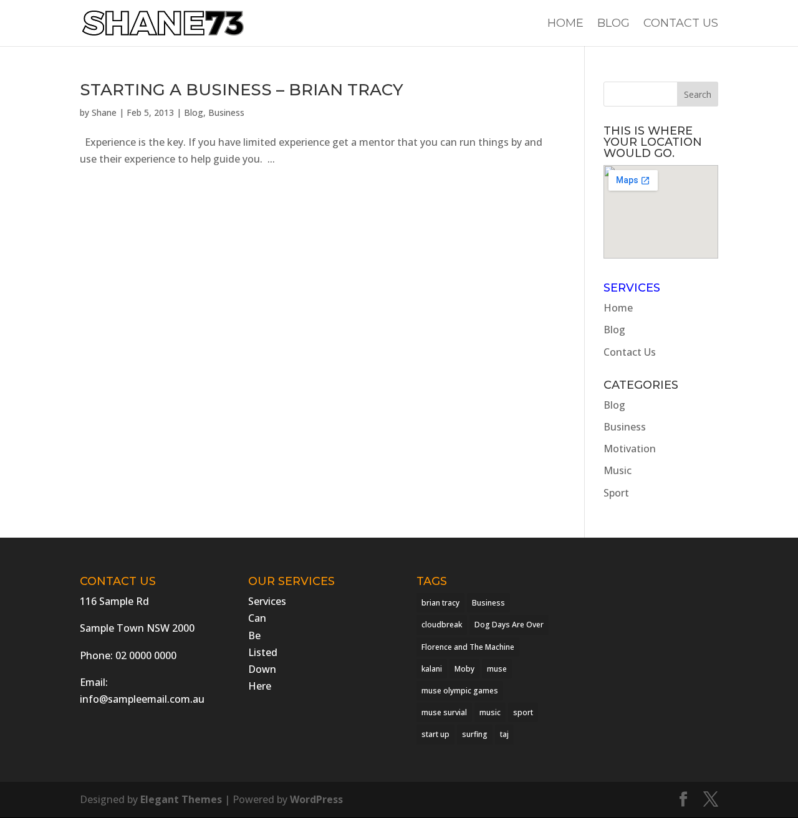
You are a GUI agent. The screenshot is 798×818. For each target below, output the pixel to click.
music (490, 712)
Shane (104, 112)
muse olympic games (459, 690)
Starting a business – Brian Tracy (241, 90)
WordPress (316, 799)
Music (617, 470)
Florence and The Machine (467, 647)
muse (497, 668)
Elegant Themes (181, 799)
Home (565, 24)
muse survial (444, 712)
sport (523, 712)
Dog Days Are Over (509, 624)
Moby (464, 668)
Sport (616, 493)
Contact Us (680, 24)
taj (504, 734)
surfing (475, 734)
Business (226, 112)
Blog (613, 24)
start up (435, 734)
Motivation (629, 448)
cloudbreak (441, 624)
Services (631, 288)
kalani (431, 668)
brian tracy (440, 602)
